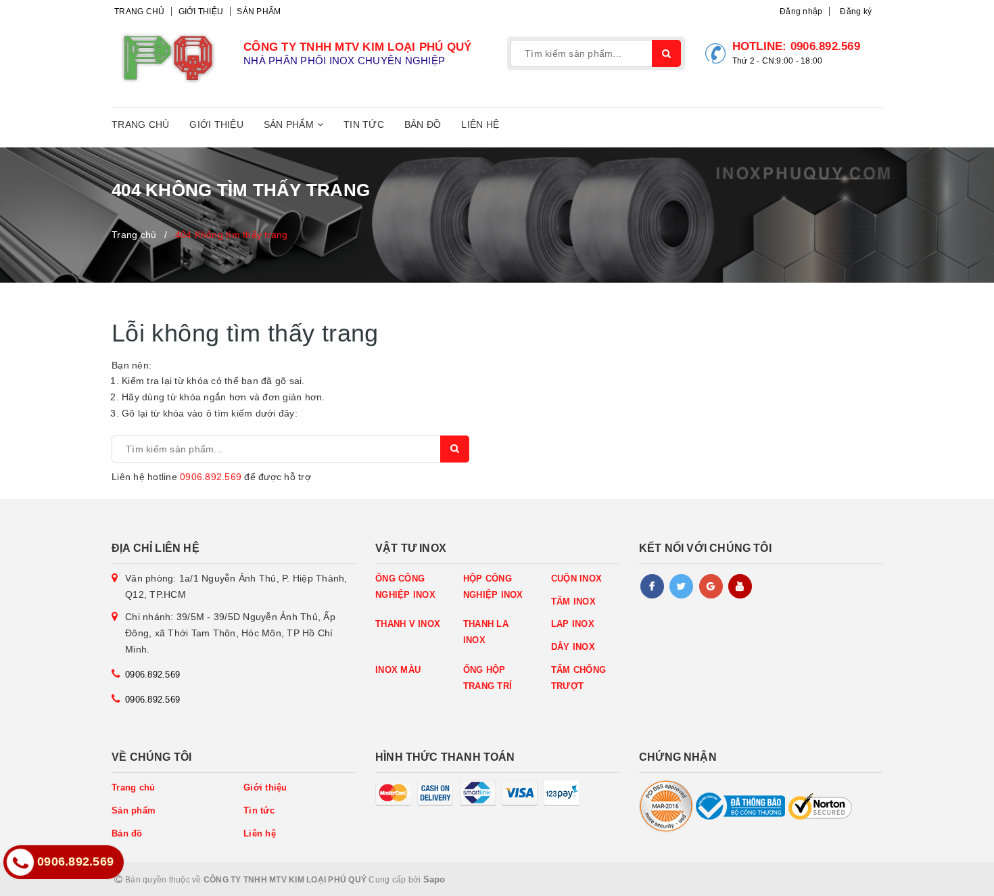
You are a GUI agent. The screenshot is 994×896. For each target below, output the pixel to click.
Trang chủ (139, 11)
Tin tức (364, 124)
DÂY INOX (573, 647)
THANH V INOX (407, 624)
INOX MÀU (398, 670)
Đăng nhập (801, 11)
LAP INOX (572, 624)
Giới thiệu (201, 11)
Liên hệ (480, 124)
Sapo (434, 879)
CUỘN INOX (576, 578)
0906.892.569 (825, 46)
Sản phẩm (259, 11)
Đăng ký (856, 11)
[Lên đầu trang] (953, 879)
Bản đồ (423, 124)
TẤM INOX (573, 601)
